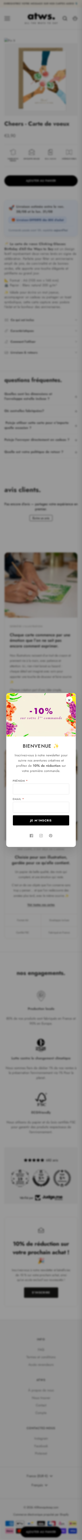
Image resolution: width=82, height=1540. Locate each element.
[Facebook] (31, 836)
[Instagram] (41, 836)
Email (18, 799)
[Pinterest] (51, 836)
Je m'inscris (41, 820)
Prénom (20, 781)
